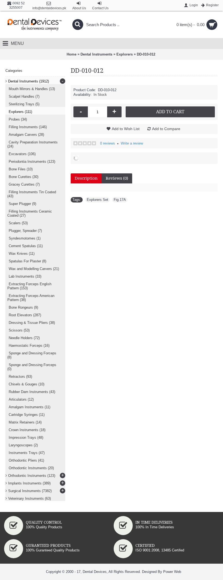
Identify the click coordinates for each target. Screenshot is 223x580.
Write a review (132, 143)
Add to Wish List (126, 129)
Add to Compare (166, 129)
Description (86, 178)
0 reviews (107, 143)
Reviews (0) (117, 178)
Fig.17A (120, 200)
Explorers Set (97, 200)
